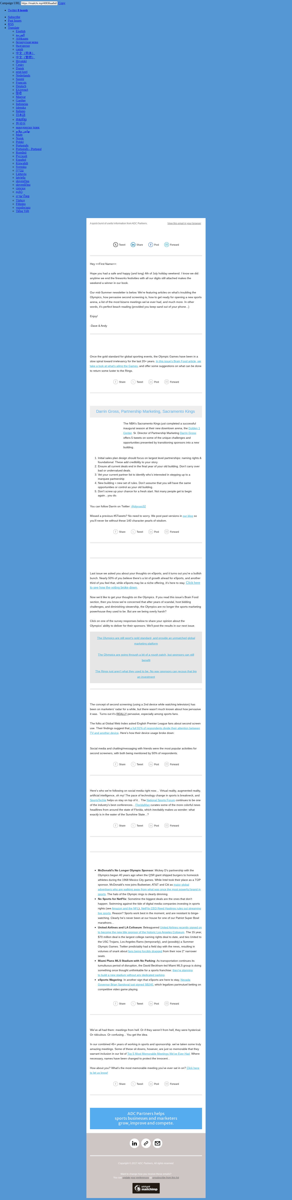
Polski (20, 142)
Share (139, 244)
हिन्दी (19, 93)
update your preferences (136, 1177)
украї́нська (23, 207)
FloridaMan (142, 804)
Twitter (18, 10)
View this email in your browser (184, 223)
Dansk (20, 68)
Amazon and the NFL (125, 908)
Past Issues (14, 20)
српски (20, 188)
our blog (188, 515)
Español (21, 159)
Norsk (20, 138)
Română (21, 152)
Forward (174, 244)
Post (156, 244)
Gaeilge (21, 100)
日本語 (20, 115)
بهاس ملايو (23, 131)
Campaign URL (10, 3)
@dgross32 (138, 506)
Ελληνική (22, 89)
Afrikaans (22, 38)
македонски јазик (28, 127)
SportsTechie (98, 800)
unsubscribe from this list (165, 1177)
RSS (11, 24)
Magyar (21, 97)
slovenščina (23, 184)
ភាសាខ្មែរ (21, 119)
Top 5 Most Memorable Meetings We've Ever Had (158, 1053)
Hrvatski (21, 61)
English (20, 31)
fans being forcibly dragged (145, 951)
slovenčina (22, 181)
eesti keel (21, 72)
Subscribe (14, 17)
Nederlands (23, 75)
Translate (13, 27)
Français (21, 82)
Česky (20, 64)
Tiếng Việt (22, 211)
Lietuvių (21, 174)
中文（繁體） (25, 57)
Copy (61, 3)
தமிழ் (19, 191)
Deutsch (21, 86)
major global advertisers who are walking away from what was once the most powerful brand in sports (149, 889)
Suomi (20, 79)
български (23, 45)
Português (22, 145)
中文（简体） (25, 53)
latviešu (20, 177)
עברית (20, 170)
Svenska (21, 167)
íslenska (21, 107)
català (19, 49)
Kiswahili (22, 163)
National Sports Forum (161, 800)
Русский (21, 156)
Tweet (122, 244)
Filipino (21, 204)
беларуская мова (27, 42)
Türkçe (20, 200)
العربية (20, 35)
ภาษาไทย (22, 196)
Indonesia (22, 104)
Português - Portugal (29, 149)
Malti (19, 134)
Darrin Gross (188, 433)
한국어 (20, 123)
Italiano (20, 111)
